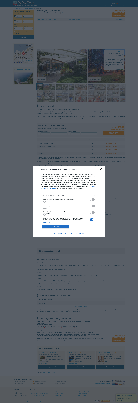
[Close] (101, 170)
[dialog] (69, 201)
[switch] (92, 199)
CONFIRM (55, 226)
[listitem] (69, 195)
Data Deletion (58, 233)
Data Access (69, 233)
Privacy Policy (80, 233)
